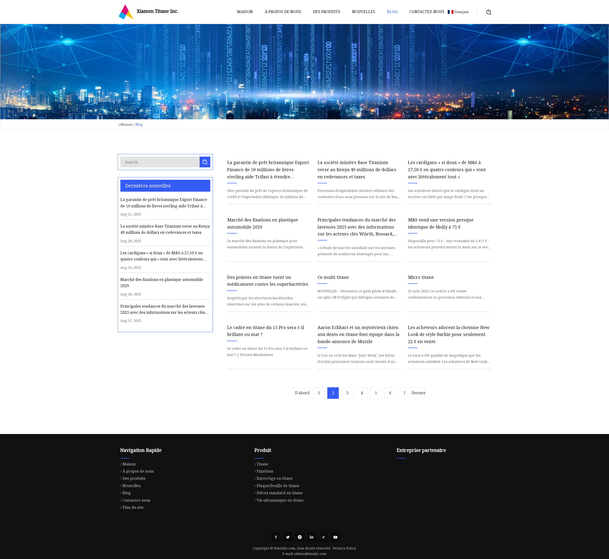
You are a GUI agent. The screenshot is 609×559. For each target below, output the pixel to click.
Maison (245, 11)
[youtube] (335, 537)
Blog (392, 11)
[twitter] (288, 537)
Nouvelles (363, 11)
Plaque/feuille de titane (278, 485)
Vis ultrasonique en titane (280, 500)
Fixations (265, 471)
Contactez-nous (426, 11)
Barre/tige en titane (275, 478)
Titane (262, 464)
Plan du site (133, 507)
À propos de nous (283, 11)
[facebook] (276, 537)
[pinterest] (299, 537)
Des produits (326, 11)
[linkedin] (311, 537)
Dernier (419, 392)
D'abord (302, 392)
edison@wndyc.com (310, 553)
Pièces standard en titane (280, 492)
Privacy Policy (344, 548)
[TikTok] (323, 537)
